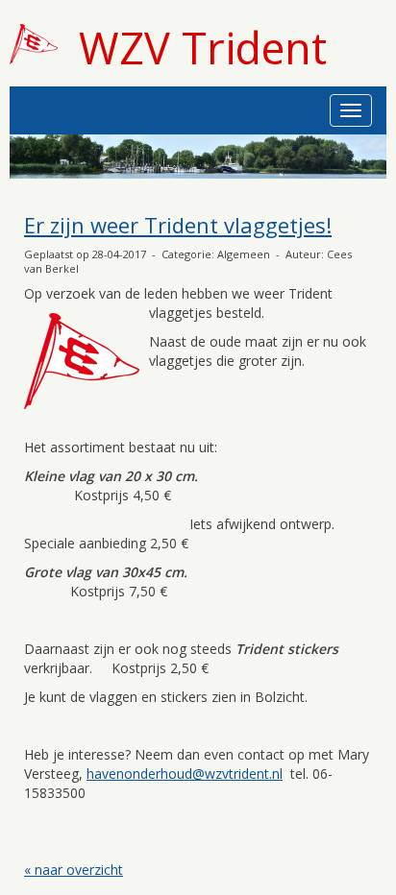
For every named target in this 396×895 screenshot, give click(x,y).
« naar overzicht (73, 869)
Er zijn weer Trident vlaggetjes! (178, 224)
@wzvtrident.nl (185, 773)
